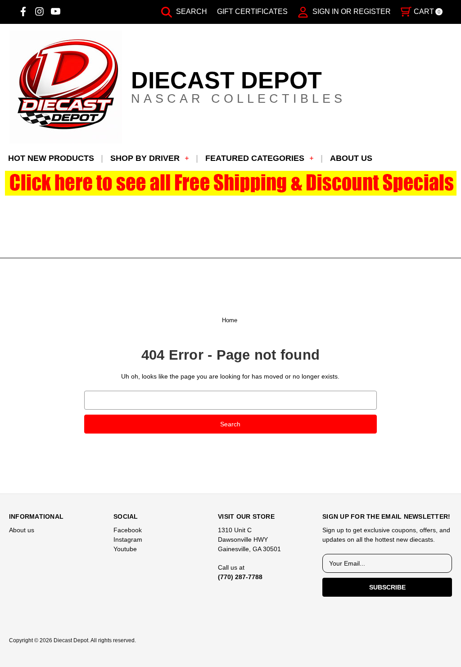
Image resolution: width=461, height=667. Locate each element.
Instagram (127, 539)
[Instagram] (39, 11)
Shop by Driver (145, 158)
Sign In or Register (351, 11)
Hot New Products (51, 158)
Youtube (125, 549)
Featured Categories (254, 158)
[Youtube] (55, 11)
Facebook (127, 530)
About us (351, 158)
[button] (230, 183)
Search (190, 11)
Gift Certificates (252, 11)
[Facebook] (23, 11)
